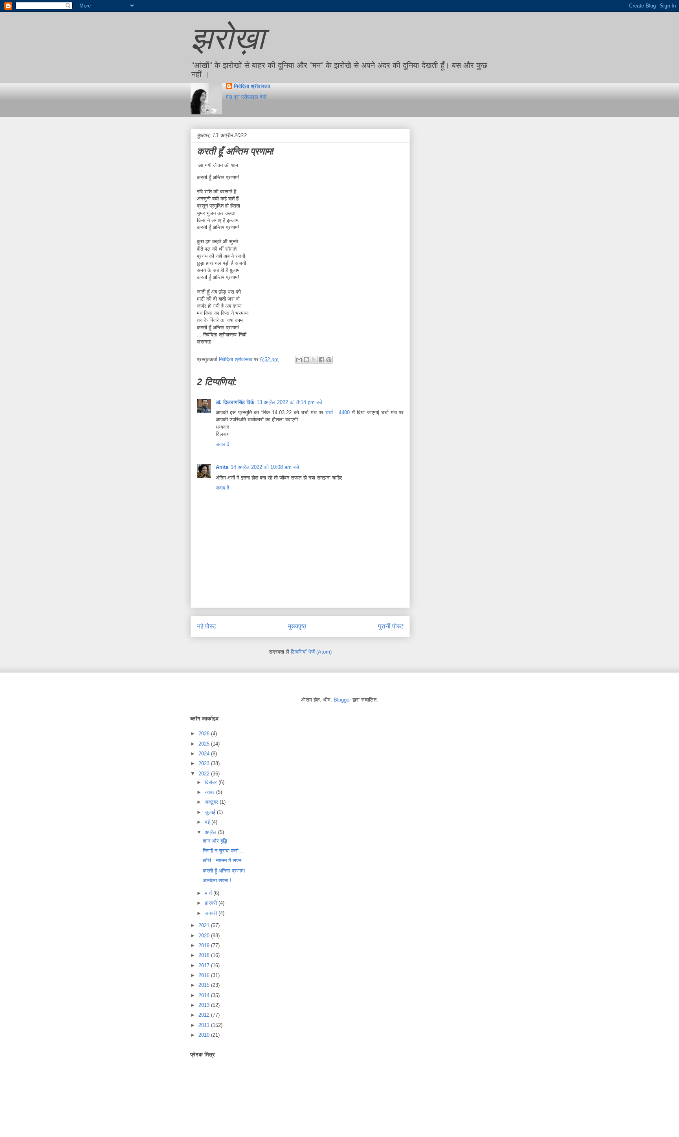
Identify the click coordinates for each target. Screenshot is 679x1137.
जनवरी (211, 913)
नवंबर (210, 792)
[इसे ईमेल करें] (299, 360)
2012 (204, 1015)
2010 (204, 1035)
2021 (204, 925)
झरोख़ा (227, 38)
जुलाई (211, 812)
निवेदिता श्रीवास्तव (252, 86)
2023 (204, 763)
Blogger (342, 700)
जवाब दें (222, 444)
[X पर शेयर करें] (314, 360)
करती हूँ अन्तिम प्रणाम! (224, 871)
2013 (204, 1005)
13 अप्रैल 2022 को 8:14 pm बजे (289, 402)
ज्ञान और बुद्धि (215, 841)
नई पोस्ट (206, 626)
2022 (204, 774)
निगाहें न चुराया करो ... (224, 851)
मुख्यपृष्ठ (297, 626)
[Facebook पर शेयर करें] (321, 360)
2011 (204, 1025)
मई (208, 822)
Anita (222, 467)
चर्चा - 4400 (338, 412)
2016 (204, 975)
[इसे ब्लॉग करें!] (306, 360)
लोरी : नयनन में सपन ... (225, 860)
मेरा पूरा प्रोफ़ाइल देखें (246, 97)
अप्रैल (211, 832)
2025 (204, 744)
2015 (204, 985)
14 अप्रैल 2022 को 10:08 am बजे (265, 467)
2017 (204, 965)
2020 (204, 936)
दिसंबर (211, 782)
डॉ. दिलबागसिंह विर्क (235, 402)
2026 (204, 734)
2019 (204, 945)
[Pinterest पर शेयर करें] (329, 360)
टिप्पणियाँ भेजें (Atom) (311, 652)
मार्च (209, 893)
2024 (204, 754)
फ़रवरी (211, 903)
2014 (204, 995)
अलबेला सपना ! (217, 881)
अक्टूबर (212, 802)
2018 (204, 955)
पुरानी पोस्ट (391, 626)
